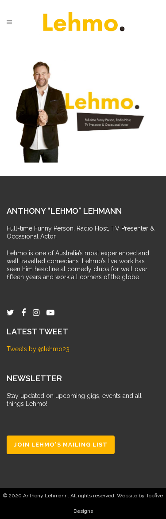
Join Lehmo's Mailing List (61, 444)
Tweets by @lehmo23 (38, 348)
